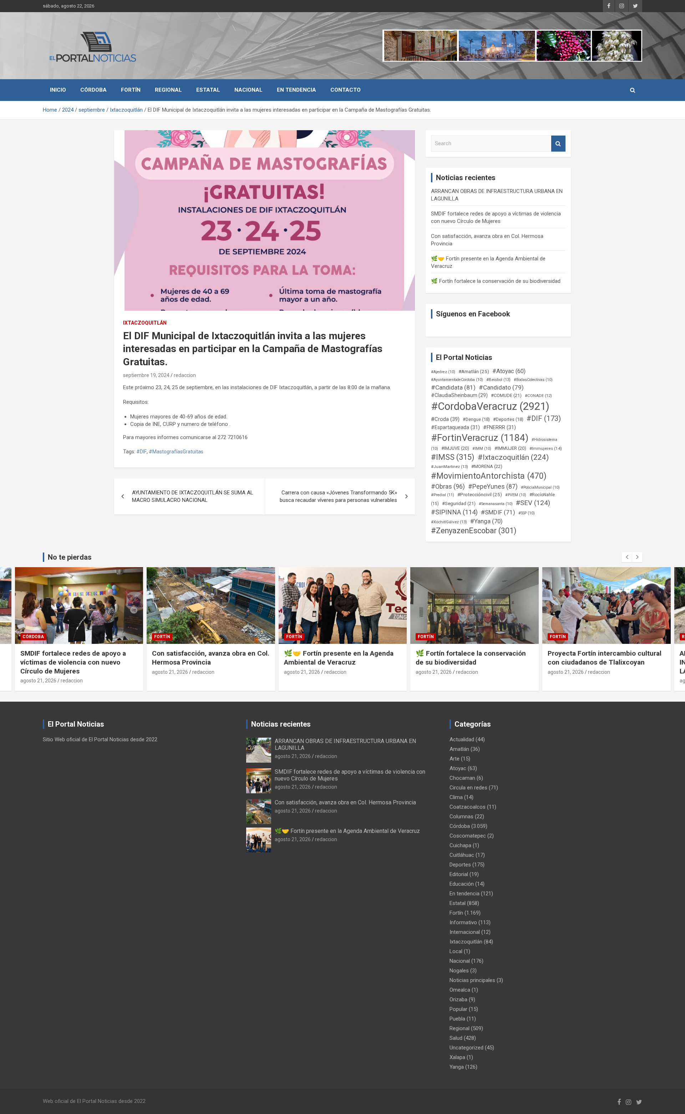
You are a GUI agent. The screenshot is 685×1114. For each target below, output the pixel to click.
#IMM (481, 448)
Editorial (459, 874)
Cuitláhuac (462, 855)
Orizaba (458, 999)
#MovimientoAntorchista (489, 476)
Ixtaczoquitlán (145, 323)
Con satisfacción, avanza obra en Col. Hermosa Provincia (78, 657)
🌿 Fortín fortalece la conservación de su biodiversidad (495, 281)
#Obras (448, 486)
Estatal (208, 90)
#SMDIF (498, 512)
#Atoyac (509, 371)
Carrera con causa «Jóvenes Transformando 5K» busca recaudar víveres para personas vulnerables (338, 496)
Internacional (465, 932)
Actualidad (462, 739)
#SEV (533, 503)
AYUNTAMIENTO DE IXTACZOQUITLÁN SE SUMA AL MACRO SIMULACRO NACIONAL (192, 496)
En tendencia (296, 90)
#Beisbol (498, 379)
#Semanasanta (496, 504)
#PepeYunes (493, 486)
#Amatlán (473, 371)
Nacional (248, 90)
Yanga (457, 1067)
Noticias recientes (281, 724)
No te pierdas (70, 557)
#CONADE (538, 395)
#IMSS (453, 457)
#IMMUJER (510, 448)
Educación (462, 884)
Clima (456, 797)
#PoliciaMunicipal (540, 487)
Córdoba (93, 90)
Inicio (58, 90)
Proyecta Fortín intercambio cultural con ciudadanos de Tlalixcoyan (472, 657)
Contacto (345, 90)
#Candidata (453, 387)
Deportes (460, 864)
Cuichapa (460, 845)
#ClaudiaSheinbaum (459, 395)
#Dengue (476, 419)
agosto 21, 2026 (38, 672)
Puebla (457, 1019)
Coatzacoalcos (468, 807)
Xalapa (457, 1057)
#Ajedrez (443, 372)
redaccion (185, 375)
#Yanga (486, 521)
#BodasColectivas (533, 379)
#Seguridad (459, 503)
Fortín (131, 90)
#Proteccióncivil (479, 494)
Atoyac (458, 768)
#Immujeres (545, 448)
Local (456, 951)
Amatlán (459, 749)
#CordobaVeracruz (490, 406)
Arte (455, 759)
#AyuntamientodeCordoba (457, 379)
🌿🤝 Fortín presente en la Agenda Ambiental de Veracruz (207, 657)
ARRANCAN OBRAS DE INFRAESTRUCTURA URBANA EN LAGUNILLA (598, 662)
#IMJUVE (455, 448)
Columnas (461, 816)
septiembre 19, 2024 (146, 375)
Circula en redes (468, 787)
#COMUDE (506, 395)
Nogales (459, 970)
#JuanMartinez (449, 466)
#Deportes (508, 419)
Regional (168, 90)
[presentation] (627, 557)
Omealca (460, 990)
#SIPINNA (454, 512)
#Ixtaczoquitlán (513, 457)
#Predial (442, 495)
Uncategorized (466, 1047)
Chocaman (462, 778)
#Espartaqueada (455, 427)
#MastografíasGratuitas (176, 451)
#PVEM (515, 495)
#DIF (141, 451)
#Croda (445, 419)
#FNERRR (499, 427)
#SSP (526, 513)
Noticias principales (472, 980)
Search (558, 144)
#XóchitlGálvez (449, 521)
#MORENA (486, 466)
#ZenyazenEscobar (474, 530)
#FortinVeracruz (479, 437)
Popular (458, 1009)
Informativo (463, 922)
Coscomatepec (468, 836)
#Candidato (501, 387)
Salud (456, 1038)
